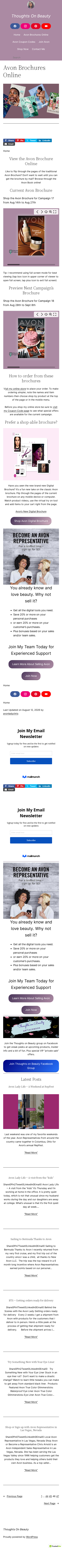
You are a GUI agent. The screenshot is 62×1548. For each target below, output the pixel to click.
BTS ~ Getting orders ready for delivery (31, 1300)
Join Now (31, 675)
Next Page (51, 1503)
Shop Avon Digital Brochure (31, 520)
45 (50, 1496)
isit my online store (15, 388)
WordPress (32, 1536)
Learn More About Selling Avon (31, 664)
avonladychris (10, 713)
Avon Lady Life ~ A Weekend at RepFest (31, 1086)
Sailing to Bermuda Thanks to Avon (31, 1239)
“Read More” (31, 1152)
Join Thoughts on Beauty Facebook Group (31, 1066)
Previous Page (12, 1496)
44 (46, 1496)
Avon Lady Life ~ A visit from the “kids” (31, 1177)
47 (57, 1496)
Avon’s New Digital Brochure (31, 511)
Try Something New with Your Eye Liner (31, 1362)
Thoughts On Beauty (31, 15)
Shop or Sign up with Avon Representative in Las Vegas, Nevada (31, 1429)
